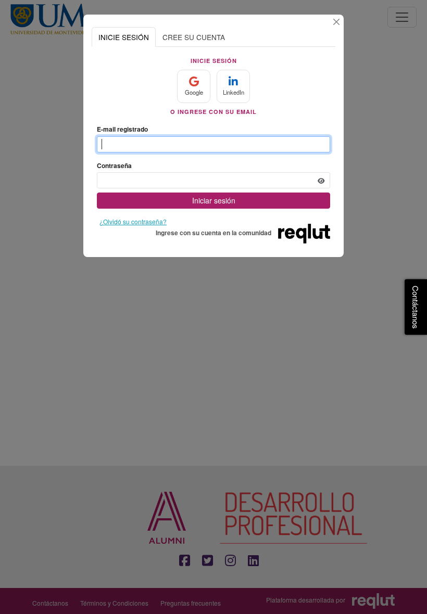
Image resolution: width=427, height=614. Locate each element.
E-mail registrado (122, 129)
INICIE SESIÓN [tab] (123, 37)
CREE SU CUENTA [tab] (193, 37)
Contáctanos (415, 307)
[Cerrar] (336, 22)
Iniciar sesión (213, 200)
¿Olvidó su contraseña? (133, 221)
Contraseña (114, 165)
